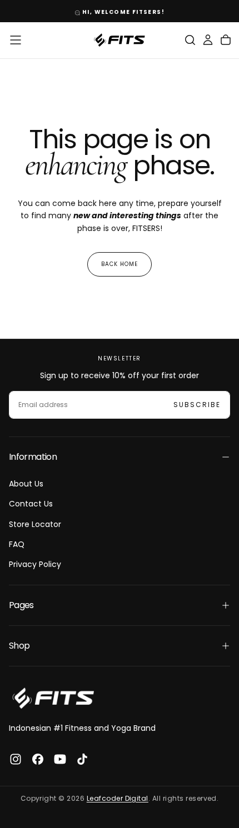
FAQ (16, 544)
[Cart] (225, 40)
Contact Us (31, 503)
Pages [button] (21, 605)
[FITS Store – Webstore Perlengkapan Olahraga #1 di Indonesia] (53, 698)
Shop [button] (19, 645)
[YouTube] (60, 759)
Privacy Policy (35, 564)
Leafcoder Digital (117, 798)
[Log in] (208, 40)
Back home (119, 264)
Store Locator (35, 524)
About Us (26, 483)
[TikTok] (82, 759)
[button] (15, 40)
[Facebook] (37, 759)
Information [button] (33, 456)
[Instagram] (15, 759)
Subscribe (197, 404)
